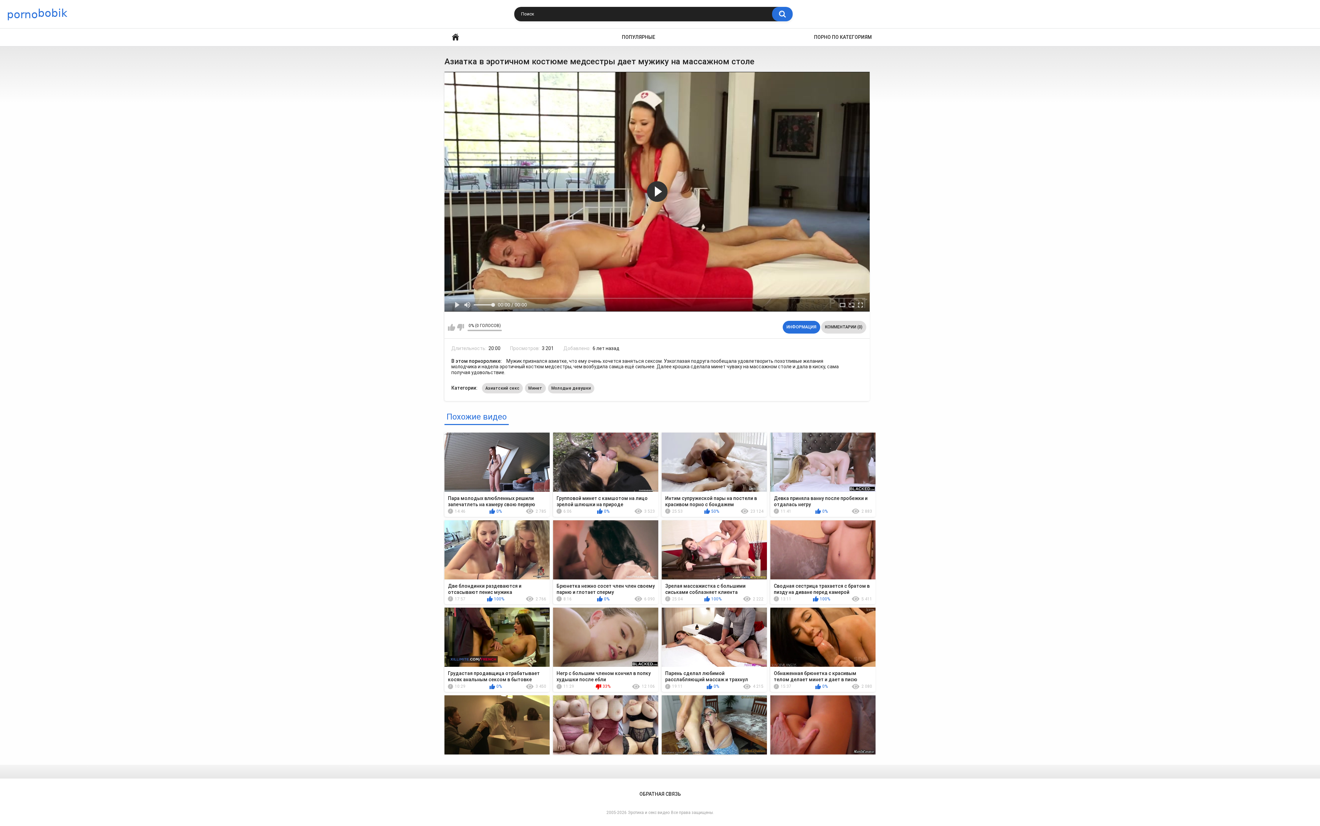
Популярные (638, 37)
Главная (455, 37)
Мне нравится (451, 327)
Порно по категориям (843, 37)
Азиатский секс (502, 388)
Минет (535, 388)
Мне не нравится (460, 327)
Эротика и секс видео (649, 812)
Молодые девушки (571, 388)
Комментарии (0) (843, 327)
